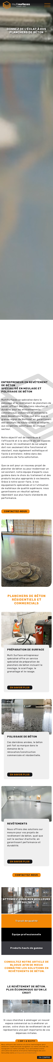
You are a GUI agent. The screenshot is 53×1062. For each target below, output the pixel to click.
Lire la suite (26, 1041)
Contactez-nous (15, 511)
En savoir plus (20, 687)
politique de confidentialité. (26, 1053)
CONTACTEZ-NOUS (26, 875)
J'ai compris (44, 1057)
